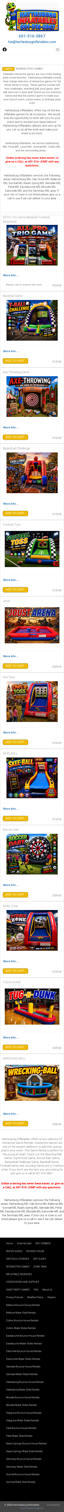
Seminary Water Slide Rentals (21, 1466)
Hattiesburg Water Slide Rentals (23, 1389)
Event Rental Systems (32, 1508)
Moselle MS (33, 1211)
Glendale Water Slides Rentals (22, 1374)
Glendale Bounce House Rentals (23, 1366)
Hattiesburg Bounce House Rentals (25, 1382)
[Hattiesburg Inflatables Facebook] (5, 50)
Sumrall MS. (40, 146)
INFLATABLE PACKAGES (19, 1274)
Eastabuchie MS (15, 1211)
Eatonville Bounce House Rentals (23, 1351)
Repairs (51, 1297)
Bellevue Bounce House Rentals (23, 1305)
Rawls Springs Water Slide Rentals (24, 1451)
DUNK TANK (40, 1266)
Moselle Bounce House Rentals (23, 1397)
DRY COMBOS (43, 1243)
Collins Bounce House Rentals (22, 1320)
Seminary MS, (41, 190)
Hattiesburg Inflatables (17, 125)
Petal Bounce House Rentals (21, 1428)
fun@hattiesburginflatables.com (32, 42)
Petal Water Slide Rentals (19, 1436)
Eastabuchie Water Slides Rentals (24, 1343)
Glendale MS (46, 1207)
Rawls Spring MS (34, 183)
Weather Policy (35, 1297)
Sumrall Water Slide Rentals (20, 1482)
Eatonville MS (50, 1211)
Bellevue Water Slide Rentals (21, 1312)
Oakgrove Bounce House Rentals (24, 1413)
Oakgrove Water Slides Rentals (22, 1420)
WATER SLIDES (14, 1251)
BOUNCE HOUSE (35, 1251)
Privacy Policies (14, 1297)
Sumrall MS (15, 183)
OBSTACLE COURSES (17, 1258)
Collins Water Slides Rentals (21, 1328)
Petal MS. (13, 146)
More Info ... (11, 275)
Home (9, 1243)
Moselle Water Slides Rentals (21, 1405)
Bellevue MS (55, 1203)
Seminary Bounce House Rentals (23, 1459)
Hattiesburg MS (21, 179)
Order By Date (24, 1243)
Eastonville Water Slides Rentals (23, 1359)
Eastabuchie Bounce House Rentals (25, 1335)
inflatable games (14, 114)
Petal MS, (13, 186)
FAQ (36, 1289)
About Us (47, 1289)
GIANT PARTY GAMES (18, 1289)
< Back (8, 69)
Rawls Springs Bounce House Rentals (26, 1443)
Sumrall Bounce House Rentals (23, 1474)
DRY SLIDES (39, 1258)
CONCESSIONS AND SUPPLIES (22, 1282)
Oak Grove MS (40, 179)
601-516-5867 (32, 36)
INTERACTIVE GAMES (18, 1266)
